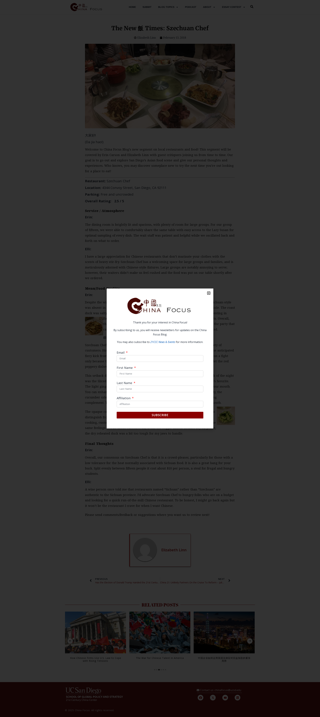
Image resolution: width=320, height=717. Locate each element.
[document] (160, 358)
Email (121, 352)
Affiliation (124, 398)
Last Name (125, 383)
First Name (125, 368)
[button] (209, 293)
